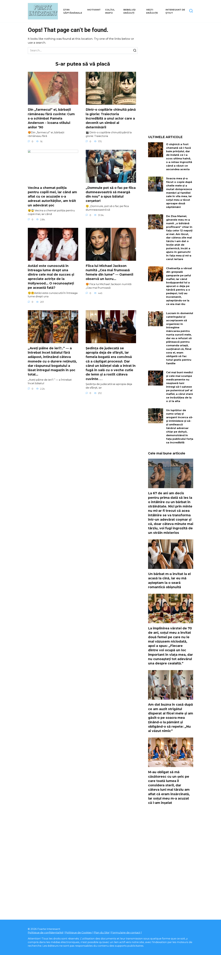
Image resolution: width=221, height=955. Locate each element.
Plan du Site (101, 932)
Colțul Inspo (110, 11)
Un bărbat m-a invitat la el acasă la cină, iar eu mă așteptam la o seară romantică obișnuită (169, 580)
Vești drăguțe (152, 11)
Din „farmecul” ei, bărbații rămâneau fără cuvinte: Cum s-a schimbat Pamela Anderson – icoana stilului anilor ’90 (51, 118)
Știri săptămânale (72, 11)
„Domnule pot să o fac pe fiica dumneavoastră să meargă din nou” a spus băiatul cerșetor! (111, 194)
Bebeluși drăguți (129, 11)
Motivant (94, 9)
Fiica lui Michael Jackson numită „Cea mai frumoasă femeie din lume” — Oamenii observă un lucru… (109, 272)
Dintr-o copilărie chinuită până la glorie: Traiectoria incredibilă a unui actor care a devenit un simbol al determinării (111, 118)
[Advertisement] (170, 80)
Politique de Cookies (78, 932)
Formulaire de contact (125, 932)
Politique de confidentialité (45, 932)
